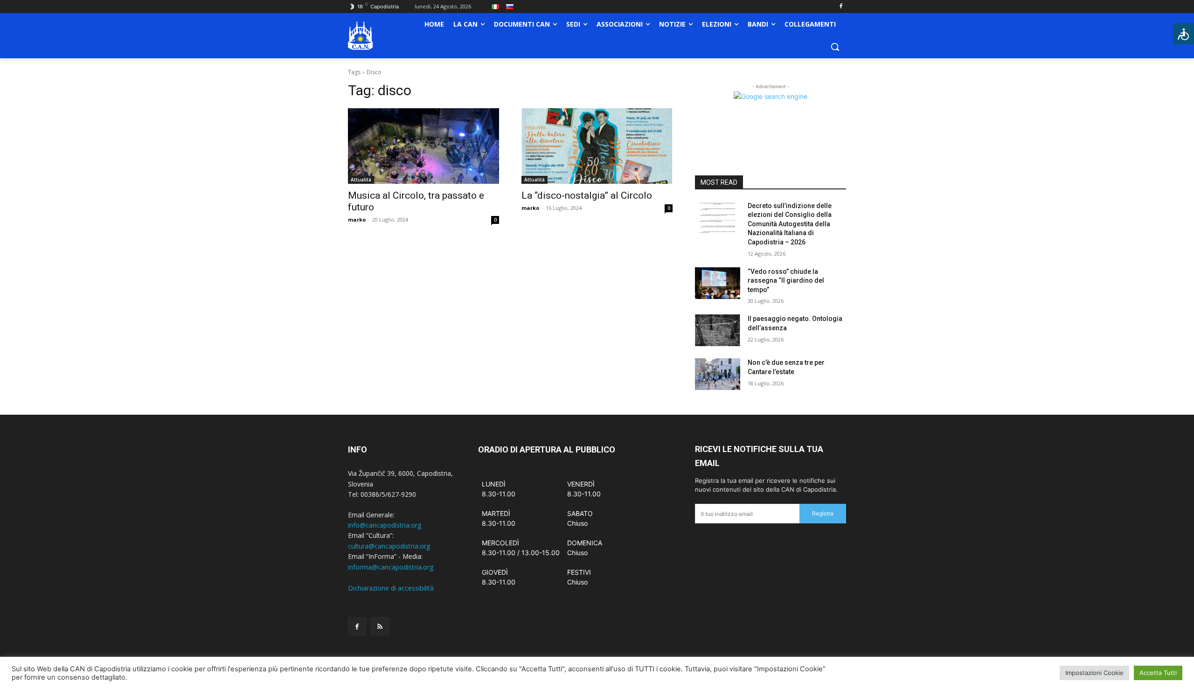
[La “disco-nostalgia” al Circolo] (597, 146)
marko (357, 219)
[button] (835, 46)
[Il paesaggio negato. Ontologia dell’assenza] (717, 330)
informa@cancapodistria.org (390, 567)
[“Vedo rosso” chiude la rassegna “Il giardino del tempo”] (717, 283)
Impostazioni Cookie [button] (1094, 672)
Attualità (361, 179)
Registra (822, 513)
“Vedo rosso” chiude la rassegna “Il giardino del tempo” (786, 280)
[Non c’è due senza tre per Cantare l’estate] (717, 374)
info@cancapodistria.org (384, 525)
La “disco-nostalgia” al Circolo (586, 195)
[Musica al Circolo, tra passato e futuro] (423, 146)
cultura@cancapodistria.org (389, 546)
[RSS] (380, 626)
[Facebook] (840, 6)
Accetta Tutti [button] (1158, 672)
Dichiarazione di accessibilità (391, 588)
